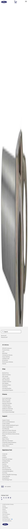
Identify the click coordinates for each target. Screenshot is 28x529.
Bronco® (3, 335)
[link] (4, 506)
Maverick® (4, 337)
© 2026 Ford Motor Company (8, 504)
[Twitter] (3, 497)
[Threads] (10, 497)
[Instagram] (8, 497)
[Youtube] (6, 497)
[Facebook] (1, 497)
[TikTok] (1, 499)
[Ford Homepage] (5, 525)
